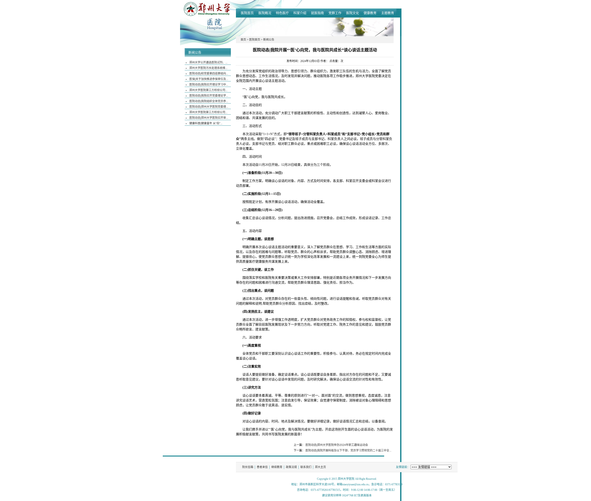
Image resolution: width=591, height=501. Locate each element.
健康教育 (370, 13)
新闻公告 (194, 52)
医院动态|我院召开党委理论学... (208, 95)
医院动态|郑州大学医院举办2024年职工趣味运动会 (336, 445)
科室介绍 (299, 13)
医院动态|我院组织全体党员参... (208, 101)
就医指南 (317, 13)
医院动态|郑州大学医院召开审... (208, 117)
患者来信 (262, 467)
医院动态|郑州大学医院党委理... (208, 106)
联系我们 (305, 467)
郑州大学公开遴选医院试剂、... (208, 62)
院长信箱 (247, 467)
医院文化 (352, 13)
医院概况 (264, 13)
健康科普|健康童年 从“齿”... (205, 123)
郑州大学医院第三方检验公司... (208, 90)
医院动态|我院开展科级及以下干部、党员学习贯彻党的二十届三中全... (348, 450)
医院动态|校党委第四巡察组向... (208, 73)
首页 (243, 39)
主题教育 (387, 13)
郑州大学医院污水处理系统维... (208, 68)
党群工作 (335, 13)
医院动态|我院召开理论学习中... (208, 84)
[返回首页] (214, 27)
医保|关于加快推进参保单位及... (208, 79)
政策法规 (291, 467)
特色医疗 (282, 13)
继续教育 (276, 467)
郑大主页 (320, 467)
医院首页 (247, 13)
